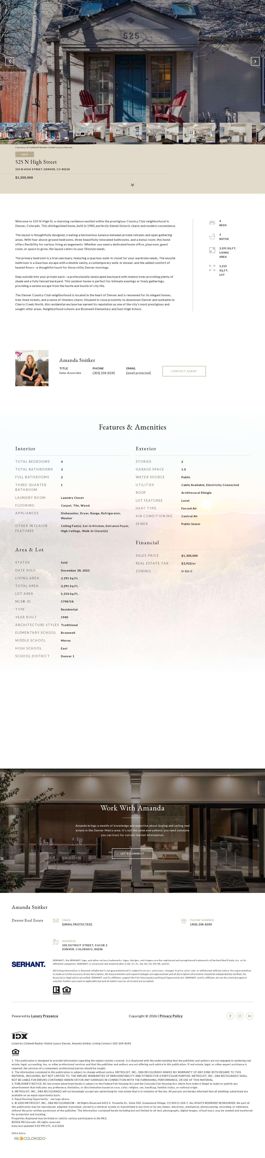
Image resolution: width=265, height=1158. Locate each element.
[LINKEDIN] (249, 1016)
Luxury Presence (44, 1016)
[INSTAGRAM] (240, 1016)
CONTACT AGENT (184, 371)
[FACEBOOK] (230, 1016)
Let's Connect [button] (132, 853)
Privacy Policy (171, 1016)
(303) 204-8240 (104, 372)
